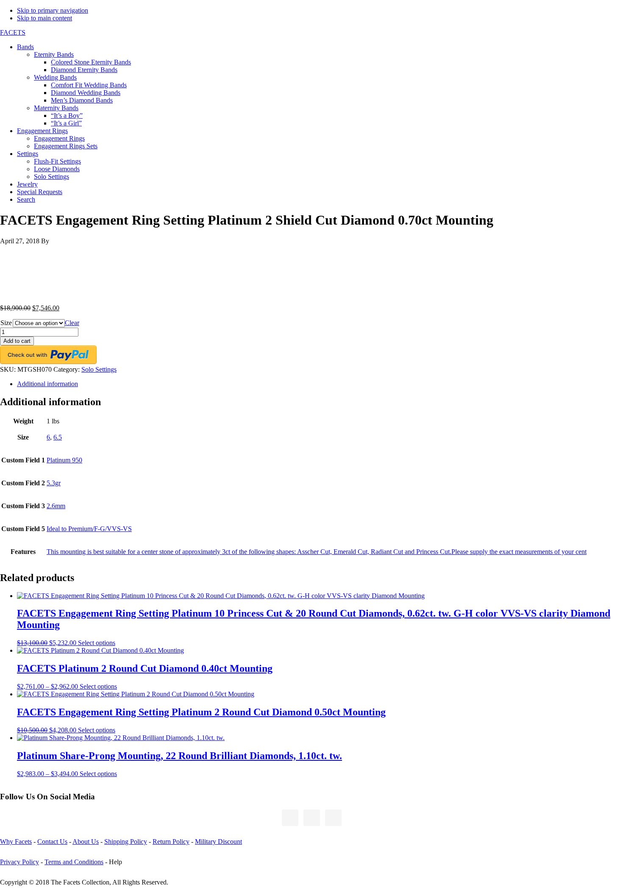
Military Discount (218, 841)
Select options (96, 642)
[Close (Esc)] (613, 9)
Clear (72, 322)
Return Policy (171, 841)
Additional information (47, 383)
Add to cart (17, 341)
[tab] (320, 384)
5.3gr (54, 483)
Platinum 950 (64, 460)
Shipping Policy (125, 841)
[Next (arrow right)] (608, 447)
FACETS (12, 32)
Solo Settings (99, 369)
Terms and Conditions (73, 861)
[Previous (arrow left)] (15, 447)
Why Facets (16, 841)
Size (6, 322)
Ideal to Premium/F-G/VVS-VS (89, 528)
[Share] (595, 9)
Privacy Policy (19, 861)
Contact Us (52, 841)
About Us (85, 841)
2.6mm (56, 505)
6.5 (57, 437)
